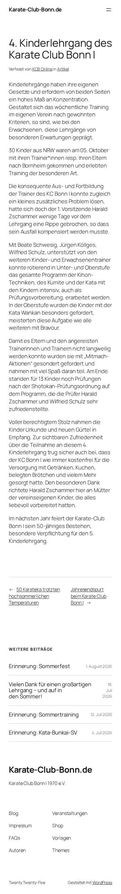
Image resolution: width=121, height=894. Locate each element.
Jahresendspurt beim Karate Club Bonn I (88, 596)
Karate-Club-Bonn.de (35, 9)
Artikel (63, 69)
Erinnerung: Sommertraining (43, 715)
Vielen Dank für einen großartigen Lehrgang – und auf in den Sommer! (50, 690)
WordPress (102, 882)
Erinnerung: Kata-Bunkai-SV (43, 732)
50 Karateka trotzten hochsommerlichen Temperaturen (34, 596)
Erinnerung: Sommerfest (39, 666)
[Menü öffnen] (108, 9)
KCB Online (42, 69)
